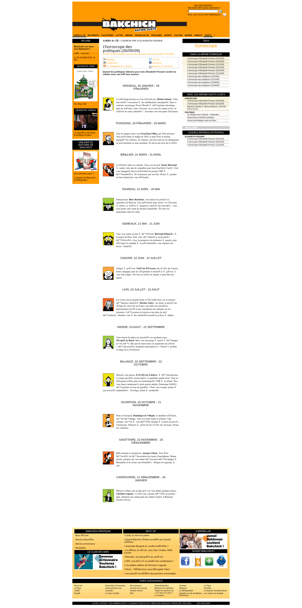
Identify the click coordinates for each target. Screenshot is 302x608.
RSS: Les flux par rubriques (204, 15)
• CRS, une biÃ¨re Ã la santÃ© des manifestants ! (148, 561)
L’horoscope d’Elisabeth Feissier (141, 40)
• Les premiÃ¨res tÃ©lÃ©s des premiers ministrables (150, 573)
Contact (103, 603)
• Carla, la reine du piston (136, 535)
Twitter (155, 60)
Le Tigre (207, 586)
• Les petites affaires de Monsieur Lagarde (145, 565)
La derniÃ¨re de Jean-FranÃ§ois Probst (85, 133)
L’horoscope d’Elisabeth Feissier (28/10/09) (205, 70)
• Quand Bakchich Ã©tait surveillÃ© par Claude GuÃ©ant (147, 540)
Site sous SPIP (203, 603)
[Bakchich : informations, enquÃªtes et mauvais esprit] (129, 32)
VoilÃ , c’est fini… (82, 53)
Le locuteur (159, 595)
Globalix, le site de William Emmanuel (190, 594)
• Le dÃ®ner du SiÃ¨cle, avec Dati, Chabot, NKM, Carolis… (148, 551)
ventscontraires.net (113, 588)
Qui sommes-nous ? (84, 173)
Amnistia (207, 588)
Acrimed (182, 586)
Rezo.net (78, 586)
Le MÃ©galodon (186, 591)
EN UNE (85, 40)
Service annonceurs (85, 543)
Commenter (112, 63)
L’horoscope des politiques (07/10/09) (203, 79)
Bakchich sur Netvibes (164, 588)
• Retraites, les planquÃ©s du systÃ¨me (143, 557)
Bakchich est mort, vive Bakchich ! (84, 47)
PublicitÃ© (176, 603)
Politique (190, 112)
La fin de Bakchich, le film (84, 58)
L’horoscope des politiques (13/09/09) (203, 85)
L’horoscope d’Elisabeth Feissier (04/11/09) (205, 67)
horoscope (206, 45)
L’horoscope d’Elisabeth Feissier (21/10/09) (205, 73)
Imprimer (110, 60)
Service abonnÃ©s (84, 539)
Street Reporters (162, 586)
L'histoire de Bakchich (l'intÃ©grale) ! (85, 178)
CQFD (77, 591)
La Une (95, 603)
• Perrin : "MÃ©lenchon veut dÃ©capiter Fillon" (147, 569)
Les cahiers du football (213, 593)
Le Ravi (77, 588)
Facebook (156, 63)
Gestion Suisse (136, 591)
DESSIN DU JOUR (85, 66)
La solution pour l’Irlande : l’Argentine (203, 114)
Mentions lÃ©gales (160, 603)
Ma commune (136, 586)
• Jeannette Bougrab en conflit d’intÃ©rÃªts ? (146, 546)
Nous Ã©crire (82, 535)
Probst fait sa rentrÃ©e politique (200, 117)
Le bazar (133, 603)
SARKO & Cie (111, 40)
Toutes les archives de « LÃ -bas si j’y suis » (164, 592)
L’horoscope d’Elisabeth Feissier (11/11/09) (205, 64)
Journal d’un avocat (138, 588)
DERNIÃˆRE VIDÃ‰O (86, 110)
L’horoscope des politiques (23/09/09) (203, 82)
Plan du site (144, 603)
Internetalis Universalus (115, 586)
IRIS (132, 593)
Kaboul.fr (183, 588)
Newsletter (80, 548)
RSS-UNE (187, 603)
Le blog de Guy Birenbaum (215, 591)
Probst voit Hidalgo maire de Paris (201, 120)
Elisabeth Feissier (194, 137)
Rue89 (77, 593)
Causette (109, 591)
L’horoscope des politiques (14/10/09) (203, 76)
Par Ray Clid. (80, 104)
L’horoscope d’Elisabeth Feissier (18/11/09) (205, 61)
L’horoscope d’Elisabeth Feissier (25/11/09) (205, 58)
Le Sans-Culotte (112, 593)
